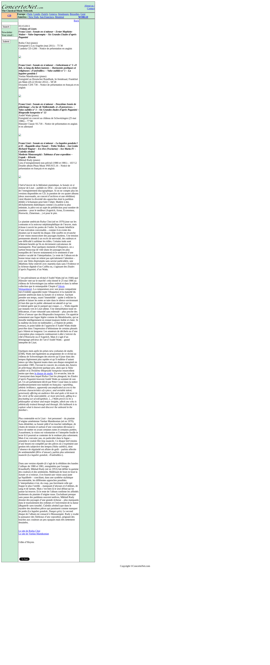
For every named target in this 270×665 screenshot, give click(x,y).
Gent (82, 14)
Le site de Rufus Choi (29, 531)
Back (76, 20)
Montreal (59, 17)
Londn (36, 14)
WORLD (83, 17)
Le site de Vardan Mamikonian (34, 533)
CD (9, 15)
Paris (29, 14)
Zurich (44, 14)
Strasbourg (63, 14)
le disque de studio (44, 373)
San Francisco (47, 17)
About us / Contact (89, 7)
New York (33, 17)
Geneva (53, 14)
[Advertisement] (10, 617)
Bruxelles (74, 14)
